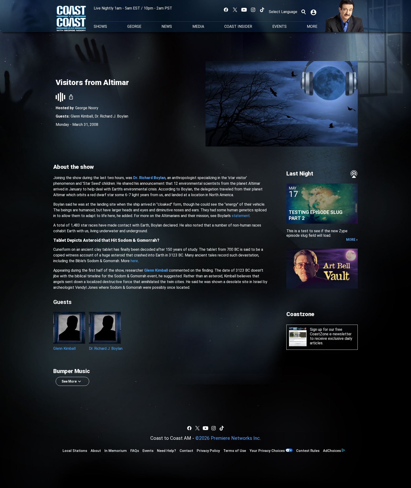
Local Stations (75, 451)
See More (69, 381)
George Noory (86, 108)
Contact (186, 451)
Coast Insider (238, 26)
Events (279, 26)
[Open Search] (303, 12)
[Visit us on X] (235, 10)
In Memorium (115, 451)
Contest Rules (307, 451)
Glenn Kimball (82, 116)
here (134, 261)
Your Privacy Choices (267, 451)
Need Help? (166, 451)
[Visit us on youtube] (244, 10)
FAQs (134, 451)
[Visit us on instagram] (253, 10)
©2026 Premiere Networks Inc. (228, 438)
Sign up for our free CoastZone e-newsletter (331, 331)
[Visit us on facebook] (226, 10)
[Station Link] (71, 19)
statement (241, 215)
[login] (314, 12)
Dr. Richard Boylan (149, 177)
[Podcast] (354, 174)
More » (352, 240)
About (96, 451)
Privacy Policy (208, 451)
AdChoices (332, 451)
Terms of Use (234, 451)
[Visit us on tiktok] (262, 10)
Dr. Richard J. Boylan (111, 116)
